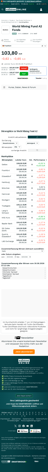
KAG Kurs (6, 218)
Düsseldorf (6, 176)
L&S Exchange (8, 241)
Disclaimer (16, 419)
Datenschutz (28, 419)
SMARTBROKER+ (32, 387)
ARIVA (9, 439)
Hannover (6, 194)
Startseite (4, 20)
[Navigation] (2, 9)
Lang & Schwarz (5, 212)
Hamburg (6, 182)
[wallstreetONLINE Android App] (35, 432)
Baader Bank (7, 224)
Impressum (5, 419)
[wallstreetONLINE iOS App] (22, 432)
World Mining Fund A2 (8, 22)
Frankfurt (6, 170)
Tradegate (6, 206)
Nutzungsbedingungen (31, 420)
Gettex (4, 164)
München (6, 188)
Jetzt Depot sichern (24, 396)
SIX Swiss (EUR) (6, 229)
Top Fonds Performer (23, 20)
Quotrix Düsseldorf (6, 235)
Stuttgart (5, 200)
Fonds (11, 20)
